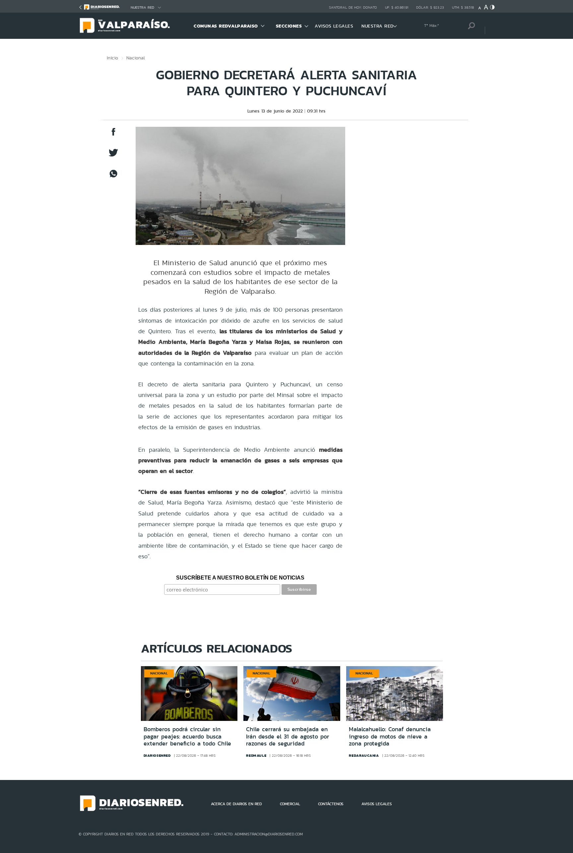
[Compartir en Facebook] (113, 135)
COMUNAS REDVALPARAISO (226, 26)
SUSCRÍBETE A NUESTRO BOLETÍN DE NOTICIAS (240, 578)
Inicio (112, 57)
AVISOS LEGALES (334, 26)
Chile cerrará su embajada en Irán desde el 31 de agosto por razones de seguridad (287, 736)
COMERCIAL (290, 804)
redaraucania (364, 755)
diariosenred (157, 755)
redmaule (256, 755)
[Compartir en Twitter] (113, 156)
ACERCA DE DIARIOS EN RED (236, 804)
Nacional (135, 57)
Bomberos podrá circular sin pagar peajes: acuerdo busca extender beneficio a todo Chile (187, 736)
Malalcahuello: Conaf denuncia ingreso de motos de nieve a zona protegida (390, 736)
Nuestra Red (142, 7)
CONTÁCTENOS (331, 804)
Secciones (289, 26)
